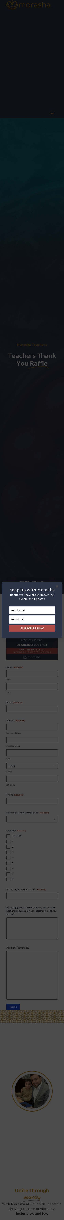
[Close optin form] (58, 587)
